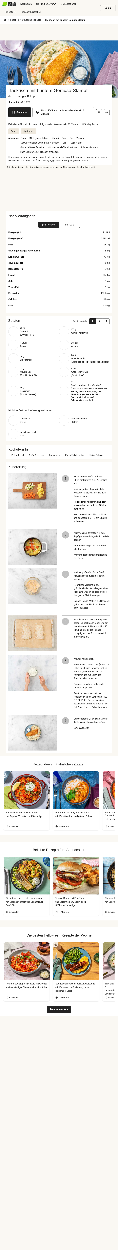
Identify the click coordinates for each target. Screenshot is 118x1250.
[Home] (5, 20)
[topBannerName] (59, 32)
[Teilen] (107, 112)
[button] (59, 320)
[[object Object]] (99, 112)
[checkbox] (9, 102)
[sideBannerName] (59, 190)
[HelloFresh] (9, 4)
